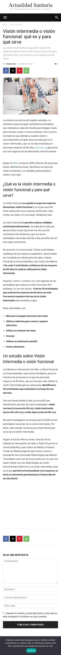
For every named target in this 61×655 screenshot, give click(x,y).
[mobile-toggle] (5, 17)
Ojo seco (40, 147)
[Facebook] (6, 71)
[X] (13, 71)
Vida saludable (16, 24)
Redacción (11, 64)
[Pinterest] (20, 71)
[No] (57, 645)
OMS (15, 163)
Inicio (5, 24)
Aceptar (31, 650)
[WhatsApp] (26, 71)
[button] (57, 17)
